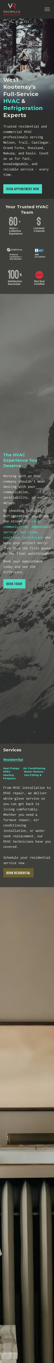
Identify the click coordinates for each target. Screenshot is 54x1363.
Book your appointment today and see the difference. (23, 566)
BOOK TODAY (14, 584)
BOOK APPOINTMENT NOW (22, 189)
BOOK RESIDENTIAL (18, 873)
